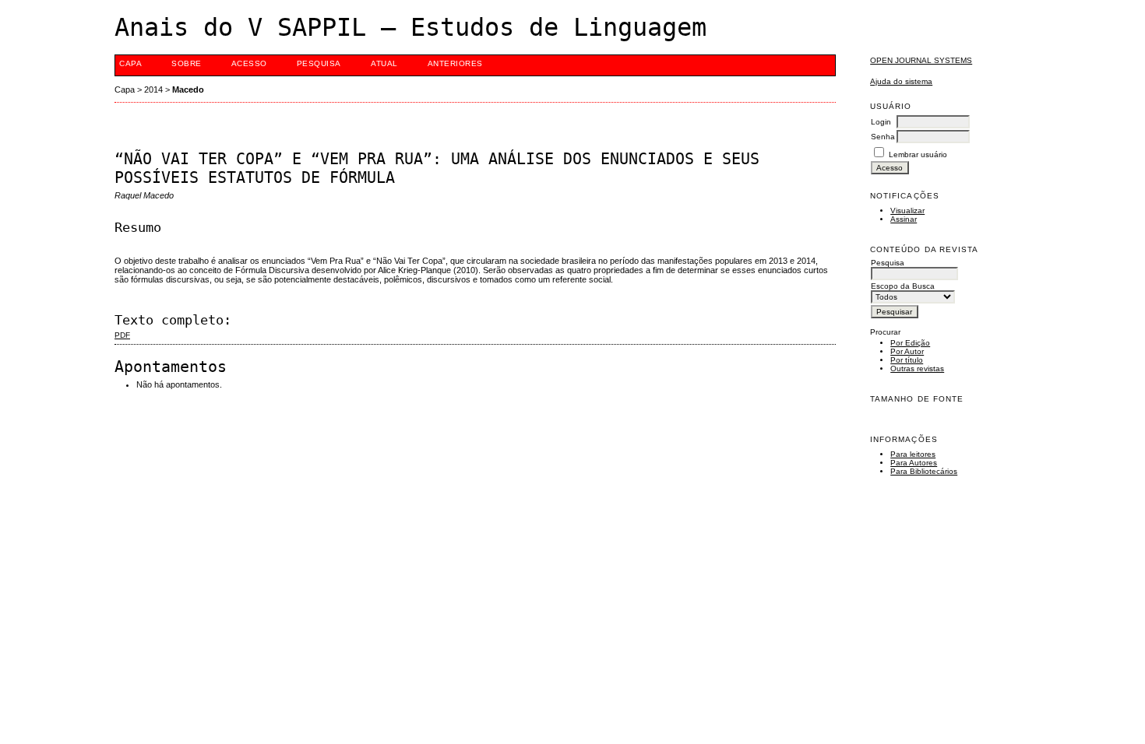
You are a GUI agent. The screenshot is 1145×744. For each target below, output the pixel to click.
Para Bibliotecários (923, 471)
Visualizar (907, 210)
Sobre (186, 63)
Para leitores (912, 454)
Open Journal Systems (921, 60)
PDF (122, 335)
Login (881, 122)
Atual (384, 63)
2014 (153, 89)
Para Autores (913, 462)
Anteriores (455, 63)
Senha (883, 136)
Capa (130, 63)
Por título (906, 360)
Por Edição (910, 343)
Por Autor (907, 351)
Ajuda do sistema (901, 81)
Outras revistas (917, 368)
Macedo (188, 89)
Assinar (903, 219)
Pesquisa (319, 63)
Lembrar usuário (918, 154)
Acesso (249, 63)
